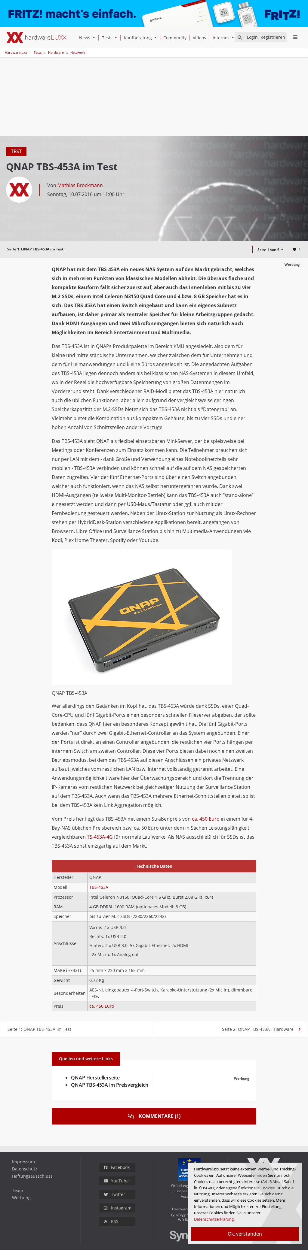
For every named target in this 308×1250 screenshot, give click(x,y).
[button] (95, 38)
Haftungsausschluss (32, 1176)
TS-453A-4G (100, 837)
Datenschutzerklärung (214, 1219)
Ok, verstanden (245, 1233)
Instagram (121, 1208)
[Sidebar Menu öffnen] (295, 37)
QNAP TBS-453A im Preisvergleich (109, 1085)
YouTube (120, 1181)
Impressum (23, 1161)
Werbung (21, 1197)
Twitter (118, 1194)
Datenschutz (24, 1169)
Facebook (120, 1167)
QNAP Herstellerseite (95, 1077)
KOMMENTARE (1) (159, 1116)
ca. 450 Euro (206, 819)
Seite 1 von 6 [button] (268, 249)
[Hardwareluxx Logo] (36, 37)
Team (17, 1190)
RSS (115, 1221)
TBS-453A (98, 887)
